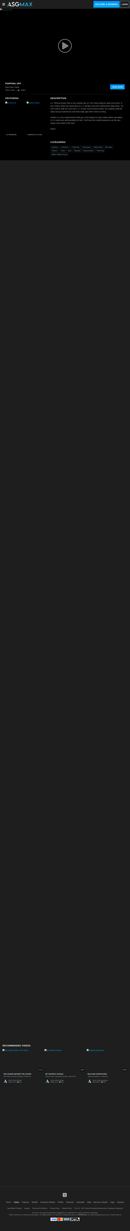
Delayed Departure (97, 1074)
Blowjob (77, 151)
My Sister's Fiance (54, 1074)
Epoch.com (19, 1215)
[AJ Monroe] (15, 117)
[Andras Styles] (37, 117)
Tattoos (54, 151)
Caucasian (86, 147)
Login (125, 4)
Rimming (100, 151)
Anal (69, 151)
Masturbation (88, 151)
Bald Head (98, 147)
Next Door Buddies (100, 1080)
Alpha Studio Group (59, 154)
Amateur (55, 147)
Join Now (117, 87)
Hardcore (65, 147)
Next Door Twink (15, 1080)
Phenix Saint (49, 1076)
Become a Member (106, 4)
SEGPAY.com (83, 1215)
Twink (62, 151)
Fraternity (75, 147)
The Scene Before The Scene (17, 1074)
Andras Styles (35, 135)
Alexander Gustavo (61, 1076)
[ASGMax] (19, 4)
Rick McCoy (7, 1076)
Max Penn (72, 1076)
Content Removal (115, 1215)
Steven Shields (17, 1076)
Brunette (108, 147)
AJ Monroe (11, 135)
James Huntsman (94, 1076)
